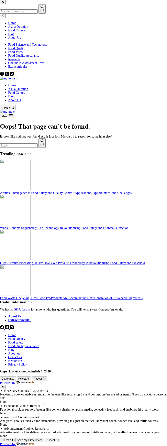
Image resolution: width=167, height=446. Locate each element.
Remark (35, 405)
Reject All (24, 378)
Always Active (38, 390)
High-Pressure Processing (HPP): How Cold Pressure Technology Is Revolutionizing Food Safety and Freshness (72, 263)
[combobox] (19, 145)
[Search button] (42, 143)
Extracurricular (17, 66)
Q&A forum (21, 309)
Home (12, 85)
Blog (11, 96)
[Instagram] (12, 74)
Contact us (15, 357)
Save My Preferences (30, 440)
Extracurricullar (19, 320)
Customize (8, 378)
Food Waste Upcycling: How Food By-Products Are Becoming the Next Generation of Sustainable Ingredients (71, 298)
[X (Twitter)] (7, 74)
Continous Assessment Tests (26, 63)
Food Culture (16, 92)
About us (14, 353)
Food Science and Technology (27, 44)
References (15, 360)
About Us (14, 100)
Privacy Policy (17, 364)
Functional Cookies (16, 405)
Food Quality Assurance (23, 55)
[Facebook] (2, 74)
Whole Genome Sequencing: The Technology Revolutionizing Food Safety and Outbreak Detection (64, 228)
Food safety (15, 52)
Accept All (40, 378)
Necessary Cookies (16, 390)
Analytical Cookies (16, 417)
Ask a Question (18, 89)
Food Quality (16, 48)
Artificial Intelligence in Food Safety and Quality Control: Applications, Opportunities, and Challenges (66, 193)
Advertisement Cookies (19, 428)
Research (14, 59)
